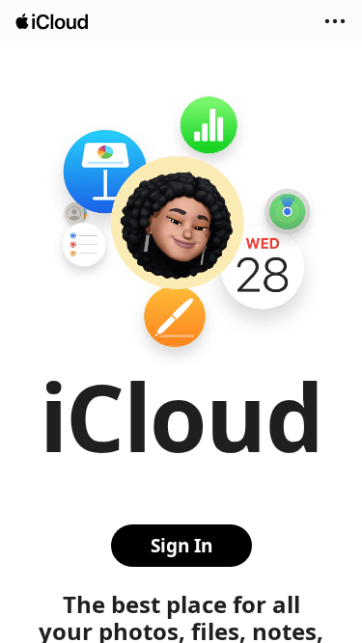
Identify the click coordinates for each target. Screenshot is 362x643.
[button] (335, 21)
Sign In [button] (181, 545)
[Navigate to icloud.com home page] (53, 22)
